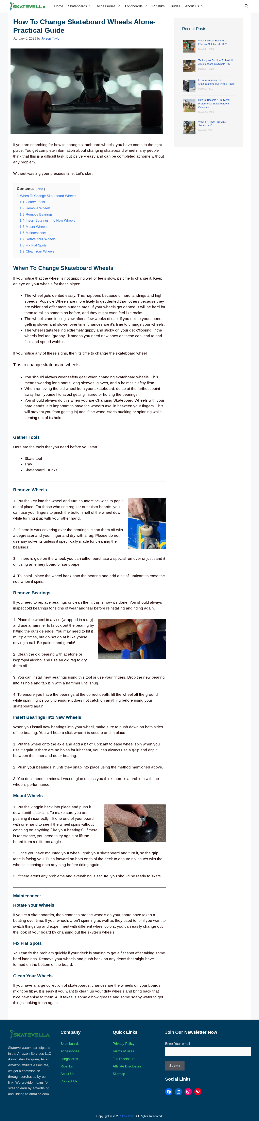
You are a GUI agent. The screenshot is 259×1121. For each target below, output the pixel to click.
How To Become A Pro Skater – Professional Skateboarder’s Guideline (215, 104)
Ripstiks (158, 6)
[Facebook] (168, 1091)
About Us (192, 6)
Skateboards (77, 6)
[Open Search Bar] (246, 6)
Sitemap (119, 1074)
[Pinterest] (198, 1091)
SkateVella (127, 1116)
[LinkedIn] (178, 1091)
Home (58, 6)
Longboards (134, 6)
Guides (175, 6)
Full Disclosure (124, 1059)
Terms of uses (123, 1051)
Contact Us (69, 1081)
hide (40, 189)
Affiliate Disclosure (127, 1066)
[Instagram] (188, 1091)
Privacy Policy (124, 1044)
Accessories (106, 6)
